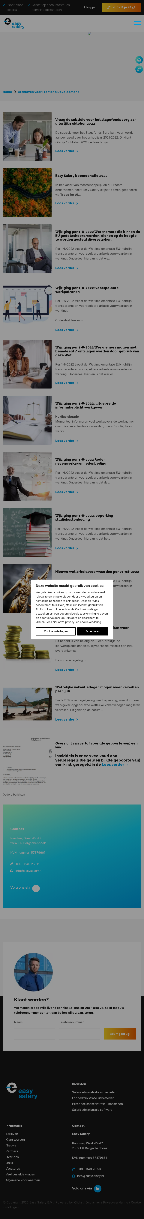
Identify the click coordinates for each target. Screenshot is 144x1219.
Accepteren (93, 631)
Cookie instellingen (56, 631)
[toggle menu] (136, 24)
